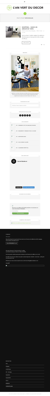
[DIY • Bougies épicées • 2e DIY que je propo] (35, 171)
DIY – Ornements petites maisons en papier (26, 125)
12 (41, 44)
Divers (7, 380)
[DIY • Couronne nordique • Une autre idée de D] (21, 171)
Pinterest (17, 251)
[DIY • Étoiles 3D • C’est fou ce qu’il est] (21, 167)
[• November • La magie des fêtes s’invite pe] (21, 175)
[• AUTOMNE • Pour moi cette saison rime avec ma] (28, 179)
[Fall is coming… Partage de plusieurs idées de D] (21, 183)
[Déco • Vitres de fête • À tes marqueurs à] (14, 167)
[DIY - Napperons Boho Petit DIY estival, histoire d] (35, 183)
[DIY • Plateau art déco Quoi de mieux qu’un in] (28, 183)
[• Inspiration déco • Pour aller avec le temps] (35, 179)
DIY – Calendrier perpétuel (22, 147)
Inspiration (8, 374)
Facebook (9, 251)
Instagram (13, 251)
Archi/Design (8, 369)
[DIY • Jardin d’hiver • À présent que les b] (14, 175)
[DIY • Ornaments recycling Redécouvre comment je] (28, 171)
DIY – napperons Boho (21, 136)
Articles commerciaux (26, 30)
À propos (8, 383)
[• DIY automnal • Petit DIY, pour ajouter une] (21, 179)
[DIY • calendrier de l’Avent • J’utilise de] (14, 171)
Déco (7, 363)
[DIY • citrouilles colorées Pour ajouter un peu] (14, 183)
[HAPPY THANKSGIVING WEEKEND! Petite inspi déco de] (35, 175)
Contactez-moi (9, 386)
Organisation (8, 377)
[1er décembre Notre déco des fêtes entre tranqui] (28, 167)
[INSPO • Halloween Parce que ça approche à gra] (14, 179)
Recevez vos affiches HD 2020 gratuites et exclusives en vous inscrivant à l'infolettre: (25, 208)
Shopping (33, 30)
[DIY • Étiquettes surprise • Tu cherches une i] (35, 167)
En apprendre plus (12, 243)
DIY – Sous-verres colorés (22, 142)
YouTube (24, 251)
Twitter (20, 251)
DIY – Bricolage (9, 372)
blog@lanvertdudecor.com (33, 260)
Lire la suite (26, 42)
